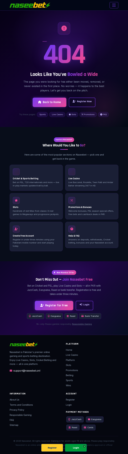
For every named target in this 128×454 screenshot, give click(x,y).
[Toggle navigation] (114, 5)
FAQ (105, 114)
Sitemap (14, 425)
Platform (70, 360)
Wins (68, 385)
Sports (42, 114)
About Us (14, 399)
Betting (69, 375)
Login (86, 304)
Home (69, 350)
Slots (73, 114)
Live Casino (57, 114)
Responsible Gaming (82, 324)
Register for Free (56, 305)
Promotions (89, 114)
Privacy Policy (17, 409)
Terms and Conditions (21, 404)
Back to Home (52, 102)
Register (70, 399)
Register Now (84, 101)
